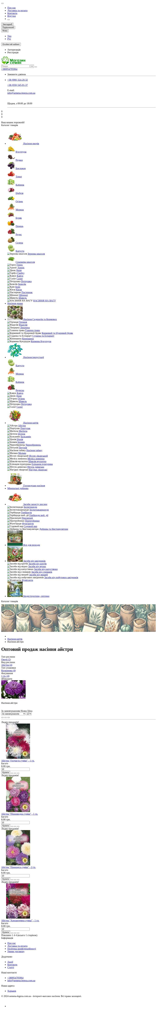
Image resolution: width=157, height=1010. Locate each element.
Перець (19, 226)
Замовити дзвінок (16, 74)
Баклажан (21, 168)
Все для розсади (31, 545)
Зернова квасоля (36, 253)
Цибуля (19, 193)
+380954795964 (9, 69)
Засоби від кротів (38, 563)
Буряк (19, 218)
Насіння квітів (30, 422)
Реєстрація (12, 52)
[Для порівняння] (18, 773)
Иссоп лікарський (38, 456)
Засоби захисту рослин (35, 504)
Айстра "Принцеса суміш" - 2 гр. (18, 867)
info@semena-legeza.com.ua (21, 93)
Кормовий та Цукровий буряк (57, 333)
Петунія (23, 447)
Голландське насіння (34, 485)
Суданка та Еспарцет (43, 336)
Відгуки (11, 16)
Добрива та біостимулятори (53, 529)
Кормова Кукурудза (41, 341)
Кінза (19, 289)
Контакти (12, 13)
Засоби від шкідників (34, 561)
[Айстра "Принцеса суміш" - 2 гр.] (18, 864)
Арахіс (21, 267)
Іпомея (21, 442)
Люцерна (25, 327)
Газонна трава (32, 330)
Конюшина (28, 338)
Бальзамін (26, 436)
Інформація (7, 938)
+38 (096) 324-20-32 (17, 80)
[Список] (5, 717)
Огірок (19, 201)
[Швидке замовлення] (12, 773)
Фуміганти (27, 580)
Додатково (6, 956)
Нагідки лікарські (38, 469)
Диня (18, 270)
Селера (19, 242)
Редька (19, 160)
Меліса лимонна (35, 458)
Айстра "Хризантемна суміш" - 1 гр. (20, 920)
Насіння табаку (34, 450)
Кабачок (20, 185)
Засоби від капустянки (46, 569)
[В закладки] (15, 773)
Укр (9, 36)
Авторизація (13, 49)
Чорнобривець (33, 445)
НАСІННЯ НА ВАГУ (44, 300)
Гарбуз (20, 273)
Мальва (22, 453)
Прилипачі (27, 518)
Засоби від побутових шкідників (61, 577)
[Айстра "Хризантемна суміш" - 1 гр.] (18, 917)
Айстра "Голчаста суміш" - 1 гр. (17, 760)
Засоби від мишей (38, 574)
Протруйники (32, 520)
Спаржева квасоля (25, 262)
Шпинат (23, 295)
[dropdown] (2, 3)
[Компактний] (8, 717)
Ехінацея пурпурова (42, 464)
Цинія (20, 439)
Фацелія (23, 325)
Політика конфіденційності (21, 948)
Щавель (23, 298)
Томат (19, 176)
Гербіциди (26, 512)
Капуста (20, 251)
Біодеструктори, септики (36, 596)
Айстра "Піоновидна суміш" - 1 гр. (19, 814)
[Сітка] (2, 717)
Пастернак (27, 292)
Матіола (23, 431)
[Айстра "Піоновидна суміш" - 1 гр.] (18, 811)
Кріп (17, 287)
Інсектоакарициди (39, 509)
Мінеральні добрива (17, 488)
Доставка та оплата (17, 10)
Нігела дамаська (35, 467)
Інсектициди (30, 507)
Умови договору (16, 951)
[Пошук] (35, 66)
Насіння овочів (31, 143)
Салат (20, 278)
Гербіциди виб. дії (38, 515)
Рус (9, 39)
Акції (10, 962)
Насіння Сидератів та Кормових (40, 319)
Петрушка (26, 281)
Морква (20, 209)
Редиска (20, 390)
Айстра (22, 425)
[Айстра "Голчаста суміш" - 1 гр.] (18, 758)
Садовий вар (30, 526)
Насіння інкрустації (33, 357)
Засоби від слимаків (41, 572)
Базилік (22, 284)
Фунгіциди (28, 523)
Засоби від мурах (37, 566)
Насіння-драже (15, 303)
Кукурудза (21, 151)
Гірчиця (23, 322)
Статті (10, 967)
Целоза (21, 434)
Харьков (11, 991)
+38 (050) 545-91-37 (17, 85)
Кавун (20, 276)
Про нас (11, 7)
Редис (19, 234)
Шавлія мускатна (37, 461)
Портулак (25, 428)
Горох (20, 264)
